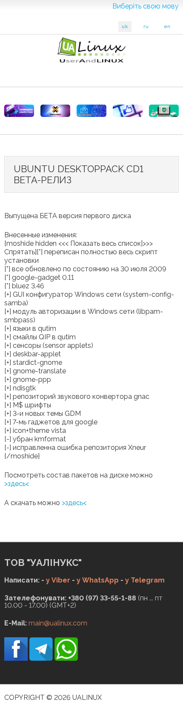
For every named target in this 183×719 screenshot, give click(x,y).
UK (125, 26)
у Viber (58, 580)
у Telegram (145, 580)
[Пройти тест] (128, 111)
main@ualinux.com (58, 623)
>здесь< (16, 484)
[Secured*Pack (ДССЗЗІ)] (19, 111)
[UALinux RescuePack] (164, 111)
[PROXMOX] (55, 111)
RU (146, 26)
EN (167, 26)
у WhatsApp (98, 580)
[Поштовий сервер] (91, 111)
